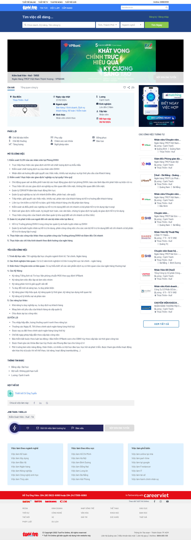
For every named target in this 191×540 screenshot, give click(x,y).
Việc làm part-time (140, 458)
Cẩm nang (67, 8)
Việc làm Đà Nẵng (79, 475)
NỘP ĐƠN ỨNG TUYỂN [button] (166, 77)
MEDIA (25, 508)
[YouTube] (167, 501)
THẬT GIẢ (143, 517)
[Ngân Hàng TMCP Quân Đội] (146, 164)
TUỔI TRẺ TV (43, 2)
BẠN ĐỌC (143, 513)
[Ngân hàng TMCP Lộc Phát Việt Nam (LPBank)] (146, 180)
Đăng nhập (163, 16)
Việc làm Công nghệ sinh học (24, 475)
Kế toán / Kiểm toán (77, 110)
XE (53, 517)
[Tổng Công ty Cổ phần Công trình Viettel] (146, 275)
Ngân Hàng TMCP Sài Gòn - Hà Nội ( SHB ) (168, 216)
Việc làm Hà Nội (78, 458)
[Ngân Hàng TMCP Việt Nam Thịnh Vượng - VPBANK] (146, 145)
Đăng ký (153, 16)
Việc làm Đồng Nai (80, 466)
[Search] (167, 7)
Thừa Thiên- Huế (20, 100)
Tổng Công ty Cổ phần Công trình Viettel (167, 273)
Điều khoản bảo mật (126, 535)
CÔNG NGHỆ (57, 513)
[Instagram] (161, 501)
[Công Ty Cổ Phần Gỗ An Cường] (146, 291)
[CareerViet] (156, 495)
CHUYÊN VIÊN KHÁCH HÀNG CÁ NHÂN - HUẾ (165, 302)
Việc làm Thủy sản (20, 479)
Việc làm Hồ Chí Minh (81, 454)
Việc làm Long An (79, 470)
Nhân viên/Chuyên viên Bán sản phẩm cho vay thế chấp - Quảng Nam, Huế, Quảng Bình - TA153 (167, 139)
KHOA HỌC (114, 513)
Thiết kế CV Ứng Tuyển (26, 393)
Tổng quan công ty (29, 87)
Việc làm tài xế (138, 475)
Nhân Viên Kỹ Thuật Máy (166, 231)
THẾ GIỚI (26, 517)
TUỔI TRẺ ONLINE (29, 2)
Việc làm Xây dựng (20, 458)
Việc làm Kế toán (19, 454)
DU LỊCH (55, 521)
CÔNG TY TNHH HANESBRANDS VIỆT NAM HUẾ (166, 235)
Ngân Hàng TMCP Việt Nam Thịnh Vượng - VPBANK (38, 78)
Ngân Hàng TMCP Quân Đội (166, 162)
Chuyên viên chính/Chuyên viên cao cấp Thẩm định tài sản (166, 212)
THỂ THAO (114, 508)
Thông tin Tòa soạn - (142, 532)
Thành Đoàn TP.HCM (160, 532)
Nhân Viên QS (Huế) (164, 269)
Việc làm (55, 8)
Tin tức (44, 8)
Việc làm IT (137, 470)
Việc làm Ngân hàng (20, 466)
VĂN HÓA (84, 513)
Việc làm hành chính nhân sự (145, 479)
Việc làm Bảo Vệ (18, 462)
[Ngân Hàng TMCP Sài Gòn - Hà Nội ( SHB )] (146, 218)
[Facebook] (154, 501)
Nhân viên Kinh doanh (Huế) (165, 286)
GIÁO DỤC (143, 508)
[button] (124, 87)
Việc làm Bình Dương (81, 462)
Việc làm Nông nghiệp (21, 470)
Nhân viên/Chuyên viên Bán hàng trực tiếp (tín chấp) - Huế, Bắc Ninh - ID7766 (166, 193)
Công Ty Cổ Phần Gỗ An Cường (165, 289)
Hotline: (159, 535)
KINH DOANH (57, 508)
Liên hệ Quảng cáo (109, 535)
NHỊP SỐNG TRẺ (87, 508)
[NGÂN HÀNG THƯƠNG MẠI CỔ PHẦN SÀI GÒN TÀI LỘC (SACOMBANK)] (146, 308)
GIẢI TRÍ (84, 517)
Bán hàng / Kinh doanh (66, 107)
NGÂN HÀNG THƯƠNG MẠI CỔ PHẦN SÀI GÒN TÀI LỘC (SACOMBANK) (167, 306)
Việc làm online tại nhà (142, 454)
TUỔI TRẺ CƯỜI (70, 2)
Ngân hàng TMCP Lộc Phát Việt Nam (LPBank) (166, 178)
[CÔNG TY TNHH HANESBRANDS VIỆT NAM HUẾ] (146, 237)
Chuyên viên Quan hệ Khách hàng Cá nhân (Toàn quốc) (168, 250)
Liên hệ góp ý (142, 535)
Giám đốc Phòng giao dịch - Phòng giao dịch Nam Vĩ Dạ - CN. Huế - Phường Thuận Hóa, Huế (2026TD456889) (167, 158)
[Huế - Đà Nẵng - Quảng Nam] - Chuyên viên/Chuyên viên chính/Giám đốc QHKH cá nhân (167, 175)
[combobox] (58, 25)
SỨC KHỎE (114, 517)
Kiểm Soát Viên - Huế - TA (21, 417)
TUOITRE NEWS (56, 2)
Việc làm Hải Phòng (80, 479)
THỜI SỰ (25, 513)
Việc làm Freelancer (141, 466)
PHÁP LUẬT (27, 521)
